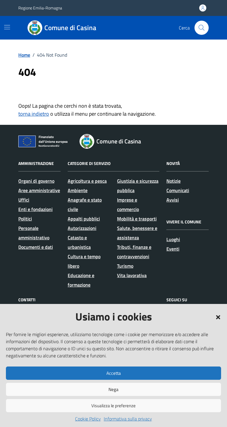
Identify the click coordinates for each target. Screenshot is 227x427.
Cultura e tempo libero (84, 261)
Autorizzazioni (82, 228)
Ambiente (77, 190)
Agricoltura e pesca (87, 180)
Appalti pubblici (84, 218)
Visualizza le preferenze (113, 405)
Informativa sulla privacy (128, 418)
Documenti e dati (35, 247)
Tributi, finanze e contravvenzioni (134, 251)
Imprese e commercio (128, 204)
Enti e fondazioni (35, 209)
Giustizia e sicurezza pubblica (137, 185)
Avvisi (172, 199)
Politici (25, 218)
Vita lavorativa (132, 275)
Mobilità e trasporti (137, 218)
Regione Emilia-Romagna (40, 8)
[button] (218, 317)
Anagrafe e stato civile (85, 204)
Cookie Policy (88, 418)
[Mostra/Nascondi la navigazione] (7, 27)
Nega (113, 389)
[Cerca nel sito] (201, 28)
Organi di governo (36, 180)
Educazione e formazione (81, 280)
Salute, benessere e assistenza (137, 233)
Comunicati (177, 190)
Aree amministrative (39, 190)
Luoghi (173, 239)
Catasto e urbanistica (79, 242)
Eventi (172, 248)
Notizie (173, 180)
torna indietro (33, 114)
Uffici (23, 199)
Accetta (113, 373)
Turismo (125, 265)
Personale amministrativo (33, 233)
